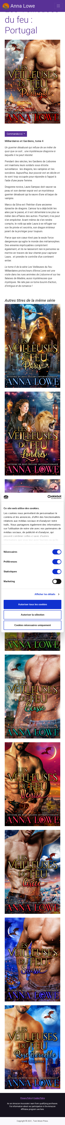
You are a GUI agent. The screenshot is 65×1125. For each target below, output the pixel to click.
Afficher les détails (45, 594)
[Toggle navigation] (58, 6)
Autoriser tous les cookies (32, 604)
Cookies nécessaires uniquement (32, 625)
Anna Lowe (22, 6)
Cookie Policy (39, 1098)
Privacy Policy (26, 1098)
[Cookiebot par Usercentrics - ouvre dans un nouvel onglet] (47, 497)
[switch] (56, 561)
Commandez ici (15, 134)
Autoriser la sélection (32, 614)
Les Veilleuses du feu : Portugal (32, 20)
